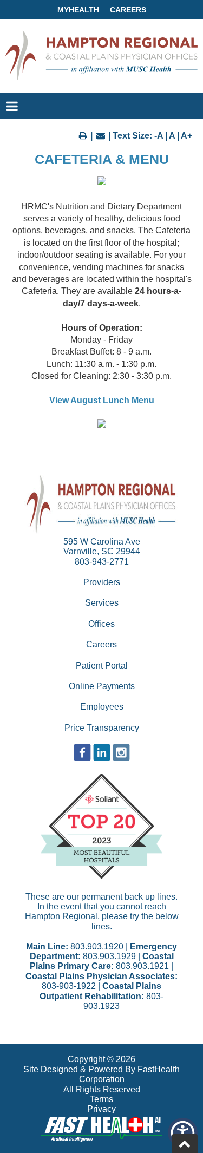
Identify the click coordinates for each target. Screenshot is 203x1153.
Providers (101, 582)
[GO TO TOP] (185, 1143)
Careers (128, 9)
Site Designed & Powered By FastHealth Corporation (101, 1074)
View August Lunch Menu (101, 400)
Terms (101, 1099)
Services (102, 602)
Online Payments (102, 686)
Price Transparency (101, 727)
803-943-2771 (102, 561)
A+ (186, 135)
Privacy (101, 1108)
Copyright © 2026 (101, 1059)
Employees (101, 706)
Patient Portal (102, 665)
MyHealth (78, 9)
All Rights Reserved (101, 1089)
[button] (183, 1133)
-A (158, 135)
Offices (101, 623)
